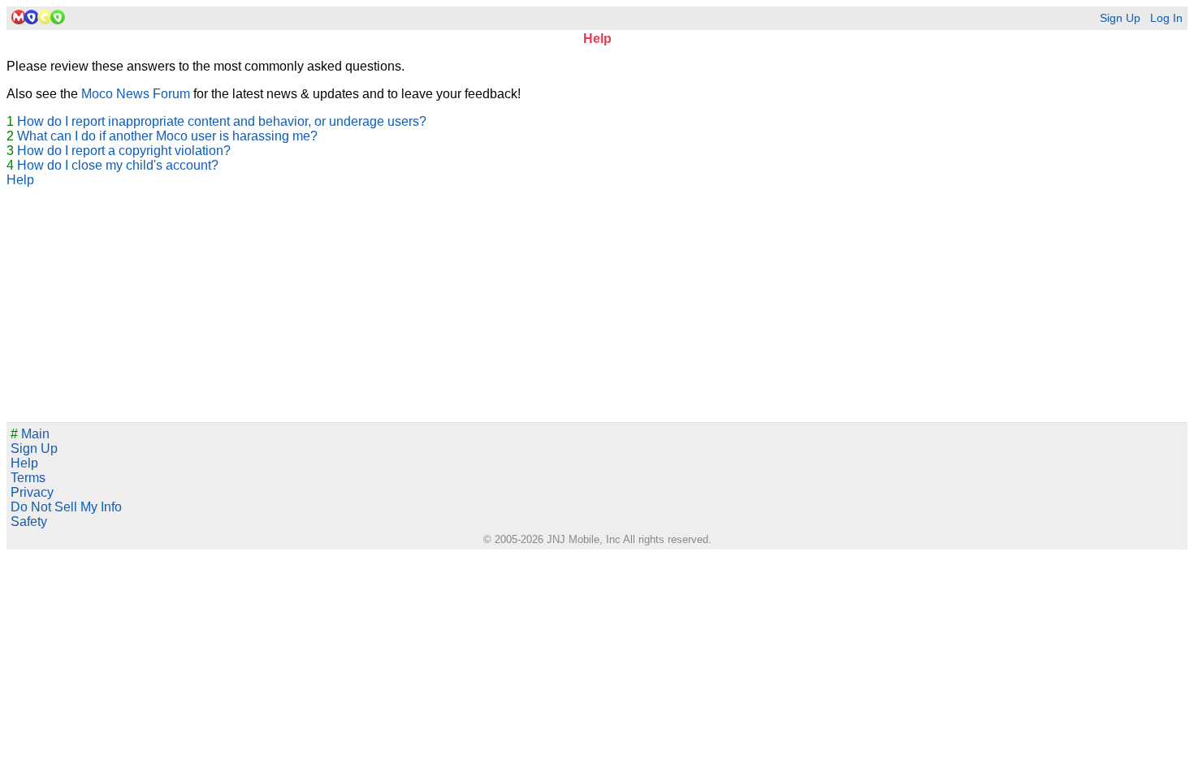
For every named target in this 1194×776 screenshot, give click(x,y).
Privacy (32, 492)
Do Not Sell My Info (66, 507)
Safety (29, 521)
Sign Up (1120, 18)
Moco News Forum (135, 94)
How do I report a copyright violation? (124, 150)
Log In (1166, 18)
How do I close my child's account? (117, 165)
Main (30, 434)
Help (20, 180)
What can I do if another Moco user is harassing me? (167, 136)
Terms (28, 478)
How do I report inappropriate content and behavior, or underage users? (221, 121)
